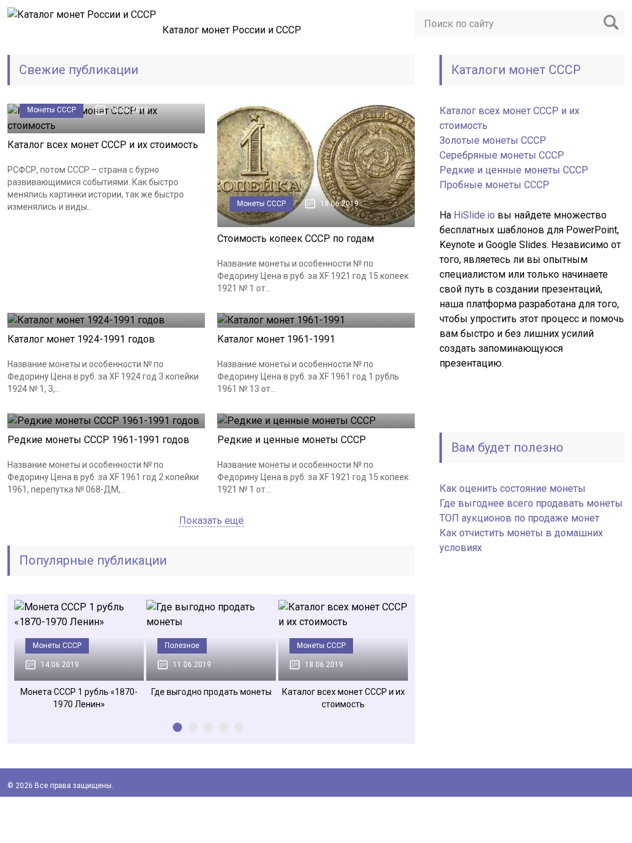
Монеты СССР (51, 110)
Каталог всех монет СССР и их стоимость (102, 145)
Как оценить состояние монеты (512, 488)
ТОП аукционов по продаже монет (519, 518)
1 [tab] (177, 727)
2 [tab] (193, 727)
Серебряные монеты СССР (501, 155)
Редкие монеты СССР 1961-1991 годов (98, 440)
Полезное (182, 645)
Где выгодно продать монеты (211, 692)
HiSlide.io (474, 215)
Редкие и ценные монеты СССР (291, 440)
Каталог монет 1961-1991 (276, 339)
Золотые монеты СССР (492, 140)
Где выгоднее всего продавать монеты (531, 503)
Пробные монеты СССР (494, 185)
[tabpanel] (79, 655)
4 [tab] (223, 727)
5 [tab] (239, 727)
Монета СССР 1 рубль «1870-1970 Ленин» (79, 698)
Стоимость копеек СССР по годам (295, 238)
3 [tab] (208, 727)
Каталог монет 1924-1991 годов (81, 339)
